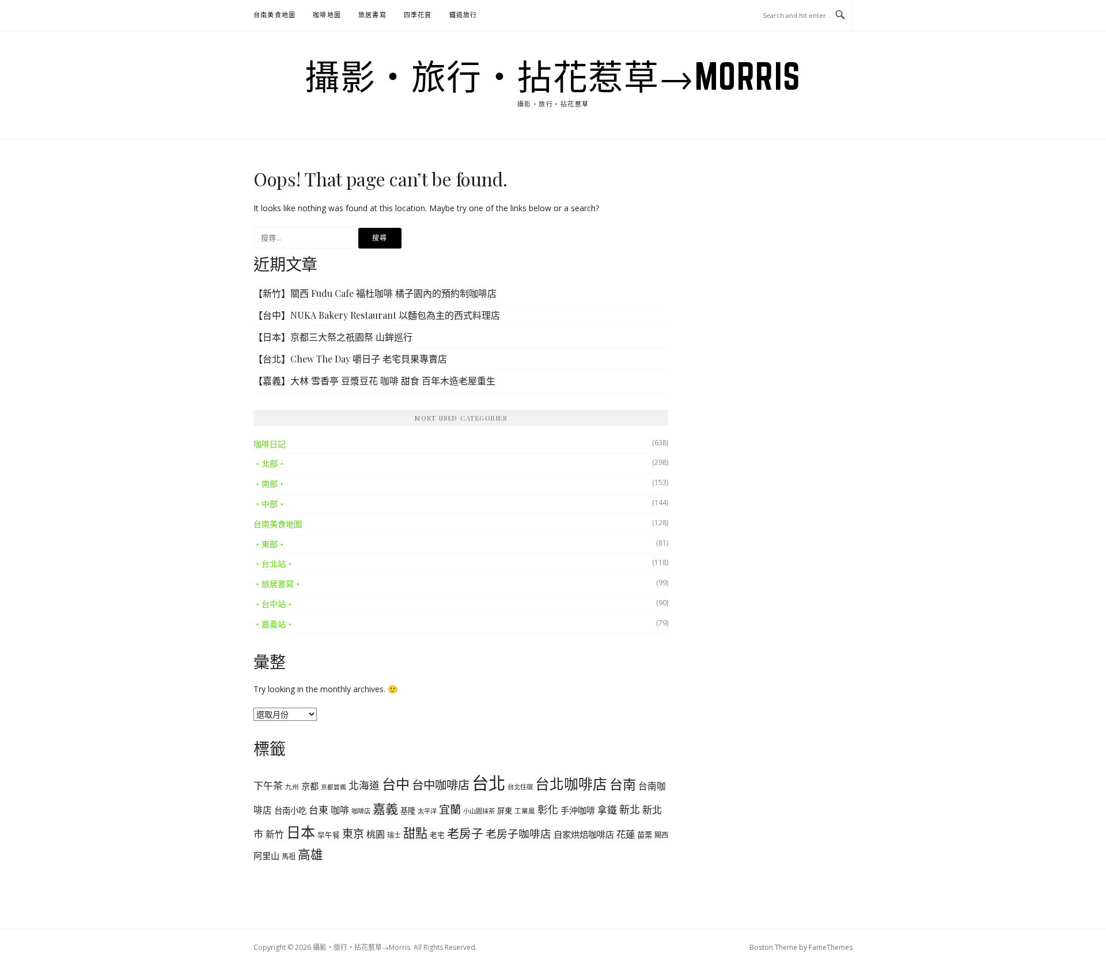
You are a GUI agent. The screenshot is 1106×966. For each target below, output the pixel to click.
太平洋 (427, 811)
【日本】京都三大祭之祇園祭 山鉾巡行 (332, 337)
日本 (300, 832)
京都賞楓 (333, 787)
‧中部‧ (269, 503)
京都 (310, 786)
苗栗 (644, 835)
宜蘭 (450, 809)
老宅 (437, 835)
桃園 (375, 834)
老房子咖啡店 (518, 833)
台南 (622, 784)
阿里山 (266, 855)
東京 (353, 833)
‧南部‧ (269, 483)
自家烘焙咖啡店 (584, 834)
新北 (629, 809)
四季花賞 (418, 14)
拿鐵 (607, 809)
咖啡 (340, 810)
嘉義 (385, 808)
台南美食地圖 (274, 14)
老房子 (465, 833)
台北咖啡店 (571, 783)
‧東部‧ (269, 544)
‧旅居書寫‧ (277, 583)
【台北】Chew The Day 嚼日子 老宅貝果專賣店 (350, 359)
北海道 (364, 785)
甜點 (415, 833)
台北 (488, 783)
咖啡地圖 (327, 14)
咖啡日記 (269, 443)
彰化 (547, 809)
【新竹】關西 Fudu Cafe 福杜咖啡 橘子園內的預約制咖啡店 (375, 293)
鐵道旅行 (463, 14)
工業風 (524, 810)
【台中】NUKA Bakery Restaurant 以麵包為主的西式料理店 (376, 315)
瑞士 (394, 835)
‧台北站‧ (273, 563)
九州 (292, 786)
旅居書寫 (372, 14)
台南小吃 (290, 810)
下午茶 (268, 785)
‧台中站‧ (273, 603)
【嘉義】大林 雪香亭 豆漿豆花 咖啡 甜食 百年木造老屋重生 (374, 381)
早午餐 (328, 835)
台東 (318, 809)
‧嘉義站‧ (273, 623)
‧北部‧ (269, 463)
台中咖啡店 (440, 785)
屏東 (504, 810)
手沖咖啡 (577, 810)
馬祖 (289, 856)
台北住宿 (520, 786)
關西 (661, 835)
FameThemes (831, 947)
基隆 (407, 810)
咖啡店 (360, 811)
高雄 (310, 854)
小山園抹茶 (479, 811)
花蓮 (625, 834)
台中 (396, 783)
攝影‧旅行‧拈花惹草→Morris (553, 76)
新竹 (275, 834)
